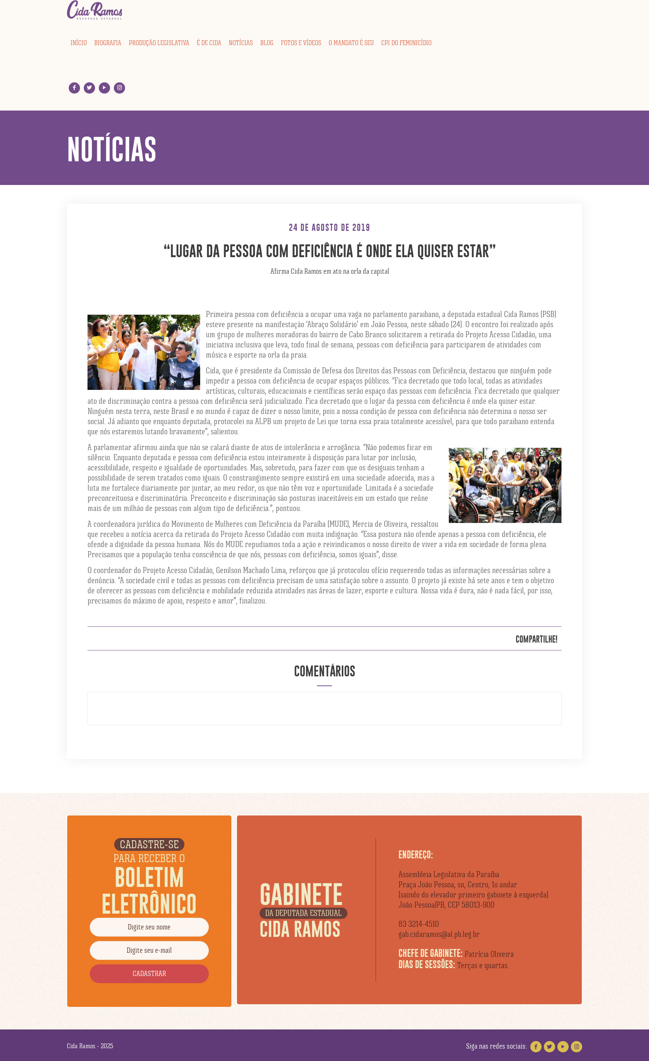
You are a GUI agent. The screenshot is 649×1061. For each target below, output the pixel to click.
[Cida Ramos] (95, 10)
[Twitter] (90, 88)
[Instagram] (120, 88)
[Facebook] (74, 88)
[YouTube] (105, 88)
